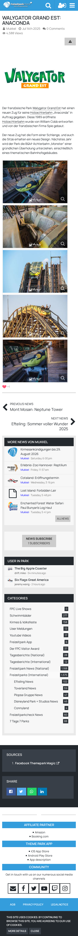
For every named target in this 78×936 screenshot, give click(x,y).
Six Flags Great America (32, 580)
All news (63, 518)
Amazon (40, 832)
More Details (17, 931)
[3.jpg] (35, 271)
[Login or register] (62, 5)
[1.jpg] (35, 182)
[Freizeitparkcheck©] (24, 5)
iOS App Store (40, 851)
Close (35, 931)
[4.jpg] (35, 316)
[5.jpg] (35, 361)
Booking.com (40, 836)
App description (40, 860)
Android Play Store (40, 855)
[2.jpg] (35, 227)
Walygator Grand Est (46, 108)
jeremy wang (22, 584)
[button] (72, 5)
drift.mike (20, 573)
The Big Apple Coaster (31, 568)
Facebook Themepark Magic (35, 763)
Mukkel (41, 442)
